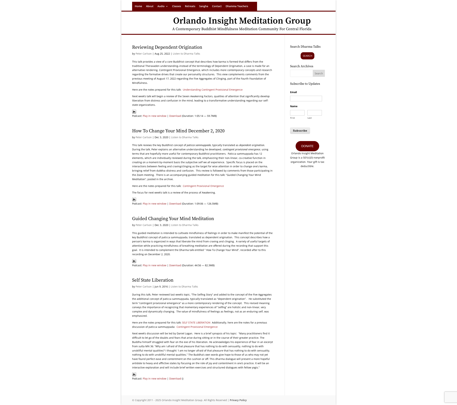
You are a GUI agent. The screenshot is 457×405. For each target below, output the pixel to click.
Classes (176, 6)
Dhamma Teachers (237, 6)
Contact (217, 6)
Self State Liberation (153, 280)
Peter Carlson (144, 53)
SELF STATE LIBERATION (196, 322)
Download (175, 116)
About (150, 6)
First (292, 117)
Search (307, 55)
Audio (161, 6)
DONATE (307, 146)
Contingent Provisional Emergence (203, 186)
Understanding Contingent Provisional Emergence (213, 89)
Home (138, 6)
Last (310, 117)
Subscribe (300, 130)
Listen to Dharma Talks (186, 53)
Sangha (203, 6)
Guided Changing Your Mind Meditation (173, 219)
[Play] (134, 111)
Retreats (190, 6)
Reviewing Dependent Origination (167, 47)
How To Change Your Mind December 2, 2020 (178, 131)
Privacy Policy (238, 400)
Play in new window (154, 116)
